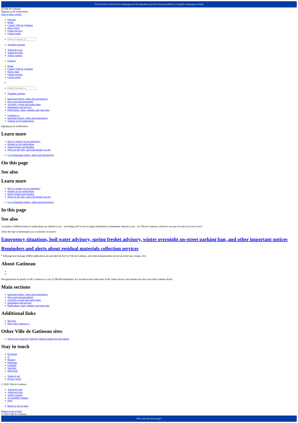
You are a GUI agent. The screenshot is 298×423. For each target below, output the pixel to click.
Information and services (19, 107)
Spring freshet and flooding (20, 147)
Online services (15, 31)
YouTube (11, 368)
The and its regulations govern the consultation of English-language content (149, 4)
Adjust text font (15, 52)
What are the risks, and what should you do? (29, 150)
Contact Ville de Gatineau (20, 25)
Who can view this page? (149, 418)
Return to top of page (17, 406)
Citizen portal (14, 33)
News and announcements (20, 101)
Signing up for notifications (20, 121)
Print (9, 400)
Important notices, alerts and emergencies (27, 99)
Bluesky (11, 359)
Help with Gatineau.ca (18, 323)
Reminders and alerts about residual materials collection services (69, 248)
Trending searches (16, 44)
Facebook (12, 354)
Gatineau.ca (13, 115)
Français (11, 19)
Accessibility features (17, 398)
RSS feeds (12, 371)
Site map (11, 321)
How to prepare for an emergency (24, 141)
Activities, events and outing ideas (24, 104)
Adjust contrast (14, 55)
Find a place (13, 28)
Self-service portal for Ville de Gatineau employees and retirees (38, 339)
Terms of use (13, 376)
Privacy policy (14, 379)
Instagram (12, 362)
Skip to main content (11, 14)
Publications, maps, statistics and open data (28, 110)
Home (10, 22)
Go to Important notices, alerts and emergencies (30, 155)
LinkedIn (11, 365)
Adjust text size (15, 50)
